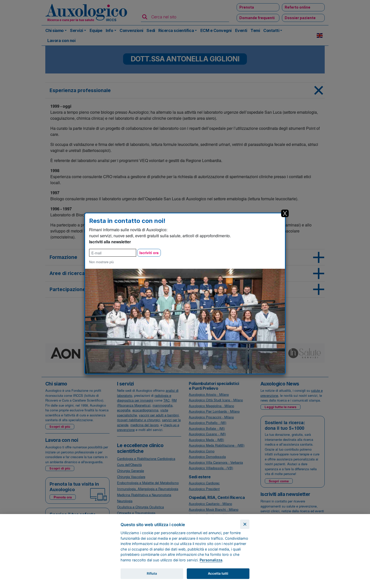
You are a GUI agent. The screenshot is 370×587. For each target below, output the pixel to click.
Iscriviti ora (149, 252)
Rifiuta (152, 573)
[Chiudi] (244, 524)
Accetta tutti (218, 573)
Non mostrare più (101, 261)
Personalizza (211, 560)
